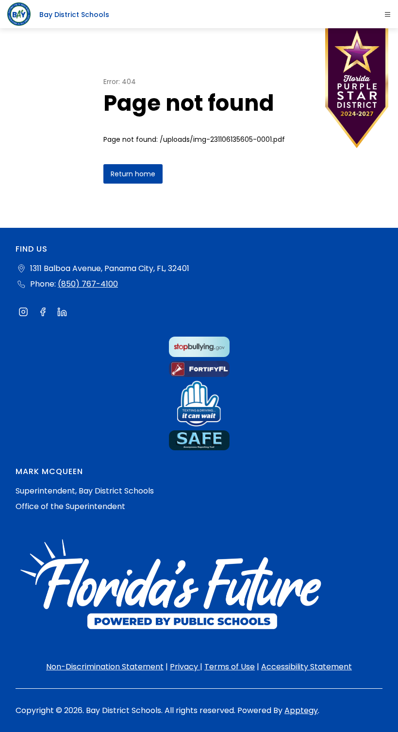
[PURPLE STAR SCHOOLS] (356, 90)
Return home (133, 174)
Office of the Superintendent (70, 506)
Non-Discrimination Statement (105, 666)
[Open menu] (387, 14)
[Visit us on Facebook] (42, 313)
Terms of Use (229, 666)
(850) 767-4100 (88, 283)
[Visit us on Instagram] (23, 313)
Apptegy (301, 710)
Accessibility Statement (306, 666)
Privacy (185, 666)
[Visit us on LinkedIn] (62, 313)
